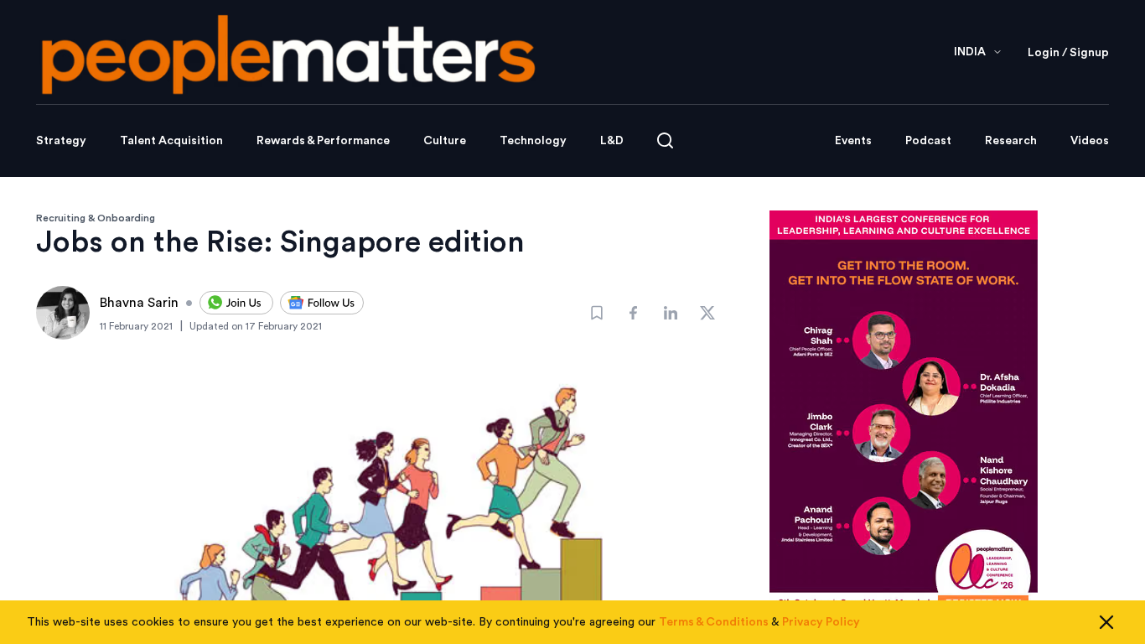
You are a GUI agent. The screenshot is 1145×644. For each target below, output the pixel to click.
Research (1011, 141)
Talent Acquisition (171, 141)
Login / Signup (1068, 53)
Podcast (928, 141)
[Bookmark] (596, 312)
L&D (612, 141)
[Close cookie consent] (1106, 622)
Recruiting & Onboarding (95, 218)
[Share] (633, 312)
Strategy (61, 141)
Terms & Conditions (714, 622)
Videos (1089, 141)
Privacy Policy (821, 622)
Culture (444, 141)
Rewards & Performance (323, 141)
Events (853, 141)
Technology (533, 141)
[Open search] (665, 140)
